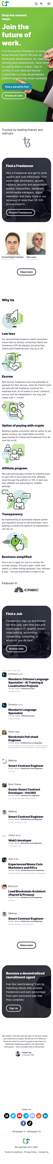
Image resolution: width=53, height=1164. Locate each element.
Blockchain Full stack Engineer (23, 738)
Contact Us (43, 1152)
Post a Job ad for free (17, 86)
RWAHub (12, 760)
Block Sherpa (14, 784)
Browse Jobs (16, 648)
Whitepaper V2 (34, 1131)
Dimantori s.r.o (15, 674)
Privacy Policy (30, 1152)
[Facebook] (23, 1123)
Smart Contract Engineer (25, 765)
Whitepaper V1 (19, 1131)
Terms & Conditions (14, 1152)
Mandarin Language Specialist (22, 711)
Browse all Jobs (14, 95)
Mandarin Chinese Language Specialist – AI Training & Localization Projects (28, 682)
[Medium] (6, 1115)
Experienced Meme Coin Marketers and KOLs (25, 866)
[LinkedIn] (45, 1115)
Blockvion (13, 886)
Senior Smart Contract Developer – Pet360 (24, 791)
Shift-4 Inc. (13, 859)
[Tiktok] (29, 1123)
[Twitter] (13, 1115)
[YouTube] (19, 1115)
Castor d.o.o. (14, 835)
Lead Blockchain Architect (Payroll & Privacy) (27, 893)
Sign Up (13, 1008)
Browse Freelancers (20, 212)
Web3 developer (20, 840)
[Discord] (32, 1115)
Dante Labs (13, 731)
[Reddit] (39, 1115)
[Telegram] (26, 1115)
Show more (26, 272)
